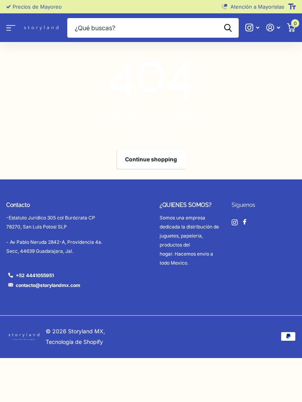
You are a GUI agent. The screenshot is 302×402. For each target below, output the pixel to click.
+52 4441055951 (35, 275)
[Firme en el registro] (273, 28)
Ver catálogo (10, 28)
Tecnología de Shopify (74, 341)
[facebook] (244, 222)
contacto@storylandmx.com (48, 285)
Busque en (228, 28)
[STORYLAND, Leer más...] (252, 28)
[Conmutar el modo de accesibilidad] (292, 7)
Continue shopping (151, 159)
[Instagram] (235, 222)
